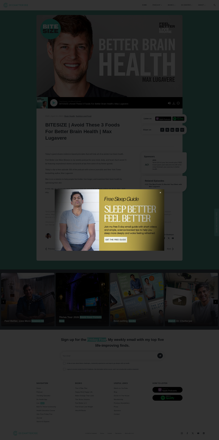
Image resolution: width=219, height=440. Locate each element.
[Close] (160, 193)
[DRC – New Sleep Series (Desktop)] (109, 220)
